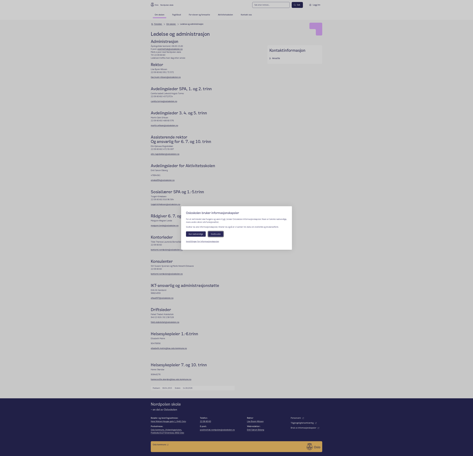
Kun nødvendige (196, 234)
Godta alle (216, 234)
